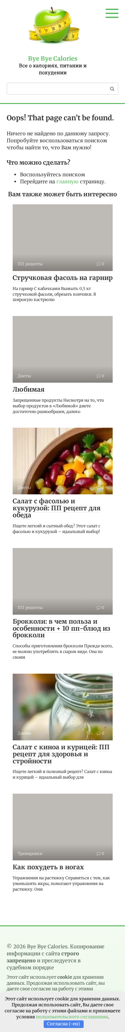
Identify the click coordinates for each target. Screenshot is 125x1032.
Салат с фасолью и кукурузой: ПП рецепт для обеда (57, 508)
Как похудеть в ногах (48, 867)
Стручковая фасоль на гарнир (63, 278)
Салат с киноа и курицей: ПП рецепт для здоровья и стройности (61, 754)
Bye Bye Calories (52, 58)
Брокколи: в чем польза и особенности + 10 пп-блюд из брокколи (61, 628)
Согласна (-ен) (63, 1024)
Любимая (29, 389)
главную (67, 181)
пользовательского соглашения (72, 1017)
